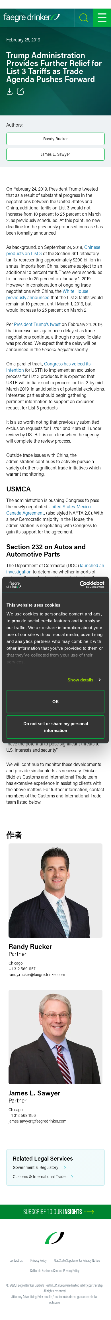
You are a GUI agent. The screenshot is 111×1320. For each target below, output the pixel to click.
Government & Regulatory (35, 1167)
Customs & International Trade (39, 1176)
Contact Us (16, 1260)
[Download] (9, 91)
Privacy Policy (38, 1260)
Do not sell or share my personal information (55, 727)
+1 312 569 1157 (22, 968)
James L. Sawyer (55, 154)
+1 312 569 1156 (22, 1115)
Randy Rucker (55, 138)
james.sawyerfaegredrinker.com (38, 1121)
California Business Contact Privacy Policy (54, 1270)
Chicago (16, 963)
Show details (80, 679)
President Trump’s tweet (37, 324)
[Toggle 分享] (20, 91)
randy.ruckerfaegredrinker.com (37, 974)
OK (55, 701)
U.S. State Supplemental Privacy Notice (77, 1260)
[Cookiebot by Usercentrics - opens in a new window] (79, 585)
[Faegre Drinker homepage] (31, 17)
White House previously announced (47, 294)
